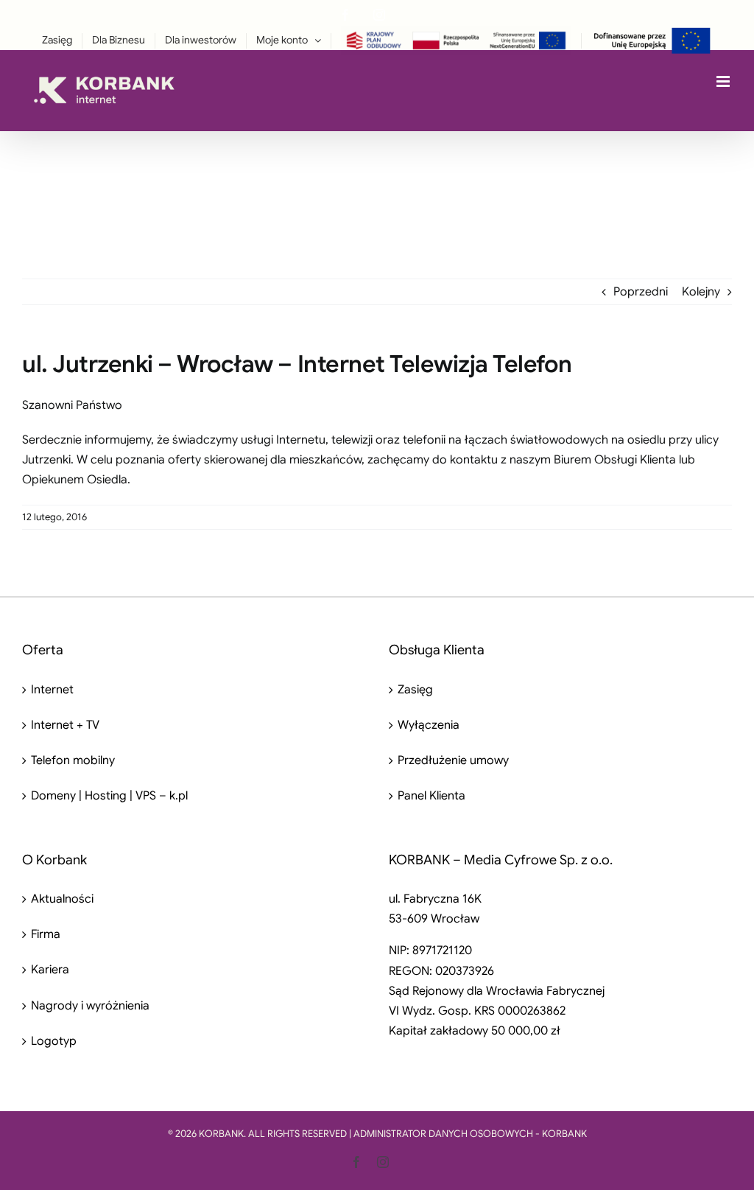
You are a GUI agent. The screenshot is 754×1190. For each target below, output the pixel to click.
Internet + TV (65, 725)
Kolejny (701, 291)
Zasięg (415, 689)
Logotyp (54, 1041)
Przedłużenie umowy (453, 760)
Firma (45, 934)
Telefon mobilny (73, 760)
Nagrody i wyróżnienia (90, 1005)
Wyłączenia (428, 725)
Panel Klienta (431, 795)
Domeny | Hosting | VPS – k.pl (109, 795)
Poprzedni (640, 291)
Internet (52, 689)
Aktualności (62, 899)
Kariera (50, 969)
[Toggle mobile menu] (724, 81)
